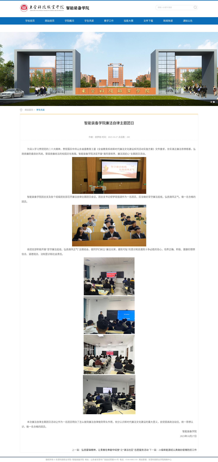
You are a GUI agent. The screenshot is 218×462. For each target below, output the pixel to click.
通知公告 (187, 21)
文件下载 (148, 21)
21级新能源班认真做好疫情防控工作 (178, 450)
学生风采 (89, 21)
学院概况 (69, 21)
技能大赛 (128, 21)
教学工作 (109, 21)
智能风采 (30, 28)
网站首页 (49, 21)
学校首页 (30, 21)
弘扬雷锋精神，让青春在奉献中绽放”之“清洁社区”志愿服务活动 (115, 450)
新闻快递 (168, 21)
